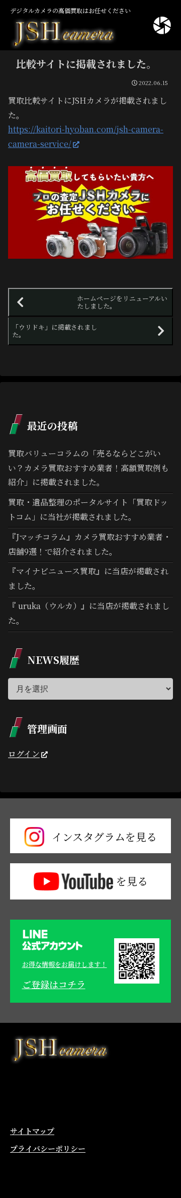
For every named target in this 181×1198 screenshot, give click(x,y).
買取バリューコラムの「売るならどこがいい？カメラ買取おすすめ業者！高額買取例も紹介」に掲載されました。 (88, 467)
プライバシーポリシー (47, 1148)
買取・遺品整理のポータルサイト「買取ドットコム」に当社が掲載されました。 (88, 509)
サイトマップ (32, 1131)
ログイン (24, 754)
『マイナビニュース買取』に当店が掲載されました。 (88, 578)
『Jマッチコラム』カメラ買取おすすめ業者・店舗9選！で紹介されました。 (89, 544)
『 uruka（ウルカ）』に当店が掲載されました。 (88, 613)
